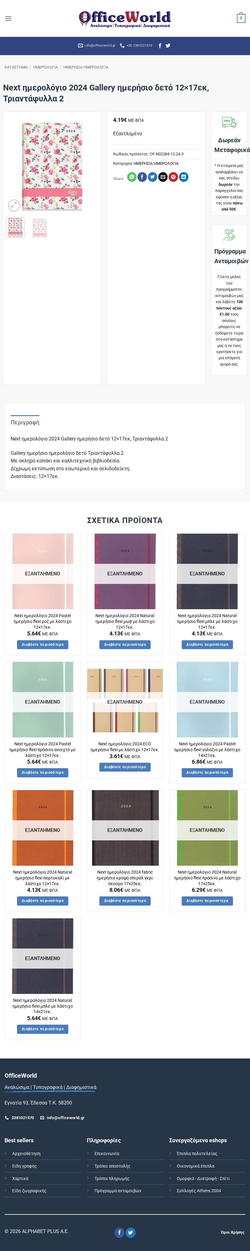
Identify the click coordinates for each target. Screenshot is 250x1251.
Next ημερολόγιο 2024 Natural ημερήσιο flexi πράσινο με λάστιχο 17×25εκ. (207, 878)
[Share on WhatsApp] (132, 177)
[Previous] (15, 166)
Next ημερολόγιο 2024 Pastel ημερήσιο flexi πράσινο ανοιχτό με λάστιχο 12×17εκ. (42, 749)
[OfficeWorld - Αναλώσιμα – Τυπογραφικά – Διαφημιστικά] (125, 18)
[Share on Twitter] (152, 177)
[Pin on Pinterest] (173, 177)
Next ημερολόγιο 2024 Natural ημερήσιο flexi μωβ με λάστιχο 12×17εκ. (125, 621)
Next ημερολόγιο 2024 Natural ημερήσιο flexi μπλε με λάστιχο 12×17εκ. (207, 621)
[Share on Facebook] (142, 177)
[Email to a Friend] (163, 177)
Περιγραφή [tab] (25, 422)
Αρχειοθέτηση (26, 1153)
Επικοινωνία (107, 1153)
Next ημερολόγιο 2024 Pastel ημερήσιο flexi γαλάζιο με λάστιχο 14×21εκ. (207, 749)
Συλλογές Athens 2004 (199, 1190)
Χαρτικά (20, 1178)
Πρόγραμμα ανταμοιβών (118, 1190)
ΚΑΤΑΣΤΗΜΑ (16, 67)
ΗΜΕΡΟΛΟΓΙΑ (45, 67)
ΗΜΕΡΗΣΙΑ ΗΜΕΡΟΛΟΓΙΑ (85, 67)
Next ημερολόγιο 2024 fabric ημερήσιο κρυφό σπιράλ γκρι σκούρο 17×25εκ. (125, 878)
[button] (8, 18)
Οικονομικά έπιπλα (195, 1166)
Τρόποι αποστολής (112, 1166)
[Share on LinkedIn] (183, 177)
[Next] (88, 166)
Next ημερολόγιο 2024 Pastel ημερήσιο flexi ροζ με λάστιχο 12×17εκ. (42, 621)
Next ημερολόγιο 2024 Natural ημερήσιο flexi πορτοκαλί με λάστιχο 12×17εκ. (42, 878)
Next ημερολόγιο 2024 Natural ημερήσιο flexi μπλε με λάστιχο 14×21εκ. (42, 1006)
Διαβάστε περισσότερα (43, 644)
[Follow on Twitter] (168, 46)
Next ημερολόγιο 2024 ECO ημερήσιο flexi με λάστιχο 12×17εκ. (125, 746)
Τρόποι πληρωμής (112, 1178)
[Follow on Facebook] (160, 46)
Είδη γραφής (24, 1166)
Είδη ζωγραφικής (29, 1190)
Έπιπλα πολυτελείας (197, 1153)
